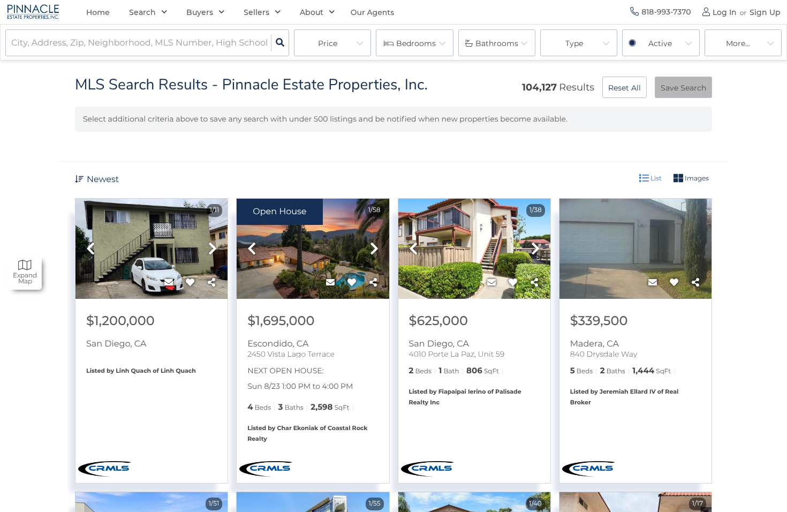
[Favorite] (190, 282)
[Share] (211, 282)
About (311, 12)
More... (738, 43)
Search (142, 12)
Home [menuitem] (98, 12)
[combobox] (12, 43)
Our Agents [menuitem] (373, 12)
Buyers (199, 12)
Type (574, 43)
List (655, 178)
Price (327, 43)
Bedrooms (416, 43)
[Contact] (168, 282)
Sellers (256, 12)
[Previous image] (90, 249)
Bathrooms (496, 43)
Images (696, 178)
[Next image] (213, 249)
